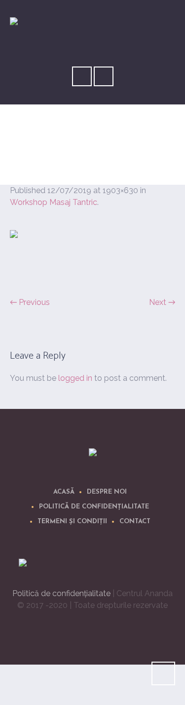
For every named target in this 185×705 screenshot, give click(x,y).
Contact (134, 521)
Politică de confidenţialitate (94, 507)
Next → (162, 302)
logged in (75, 378)
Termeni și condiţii (72, 521)
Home (70, 154)
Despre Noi (107, 492)
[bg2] (92, 257)
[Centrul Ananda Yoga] (93, 454)
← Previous (30, 302)
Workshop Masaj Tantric (53, 202)
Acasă (63, 492)
